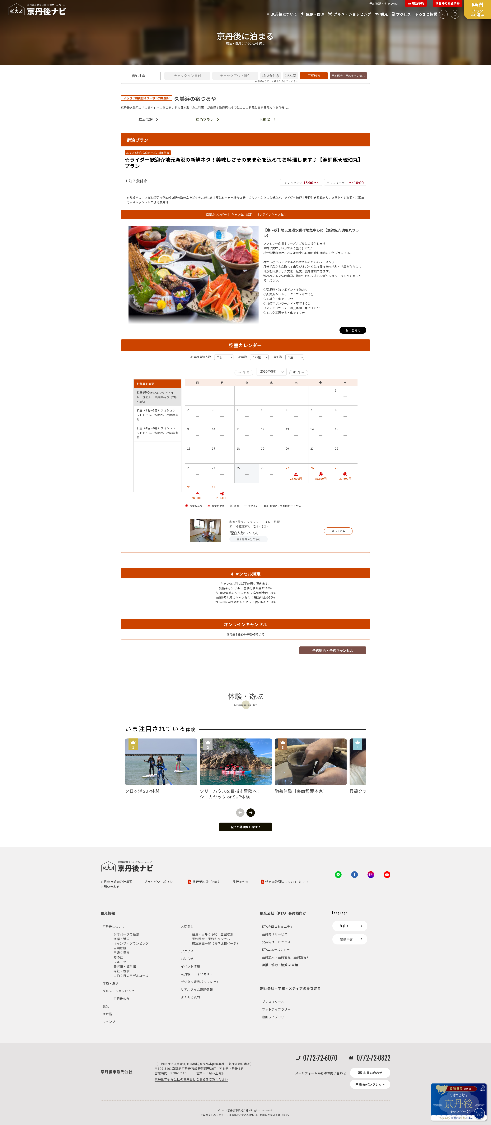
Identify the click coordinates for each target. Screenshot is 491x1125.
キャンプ (109, 1021)
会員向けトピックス (276, 941)
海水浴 (107, 1014)
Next (250, 812)
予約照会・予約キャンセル (348, 75)
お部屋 (265, 119)
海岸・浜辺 (121, 938)
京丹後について (114, 926)
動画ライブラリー (275, 1017)
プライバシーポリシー (160, 881)
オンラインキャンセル (270, 214)
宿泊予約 (417, 3)
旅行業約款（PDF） (207, 882)
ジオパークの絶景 (126, 934)
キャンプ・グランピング (131, 943)
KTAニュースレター (276, 949)
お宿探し (187, 926)
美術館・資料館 (125, 966)
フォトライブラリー (276, 1009)
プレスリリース (273, 1001)
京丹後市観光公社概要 (117, 881)
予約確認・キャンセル (384, 4)
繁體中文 (346, 939)
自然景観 (120, 948)
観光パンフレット (372, 1084)
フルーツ (120, 961)
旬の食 (118, 957)
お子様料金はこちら (248, 539)
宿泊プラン (205, 119)
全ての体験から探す (244, 827)
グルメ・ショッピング (118, 991)
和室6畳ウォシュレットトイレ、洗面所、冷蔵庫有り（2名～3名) (254, 524)
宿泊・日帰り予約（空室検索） (214, 934)
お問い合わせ (110, 886)
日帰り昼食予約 (449, 3)
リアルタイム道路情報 (197, 989)
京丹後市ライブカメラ (197, 974)
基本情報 (145, 119)
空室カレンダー (216, 214)
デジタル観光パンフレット (200, 981)
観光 (106, 1006)
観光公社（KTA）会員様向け (283, 913)
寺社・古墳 (121, 971)
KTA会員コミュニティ (277, 926)
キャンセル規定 (242, 214)
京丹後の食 (121, 998)
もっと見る (353, 330)
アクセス (187, 951)
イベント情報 (190, 966)
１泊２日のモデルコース (131, 975)
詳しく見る (338, 531)
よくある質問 (190, 997)
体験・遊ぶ (111, 983)
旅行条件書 (241, 881)
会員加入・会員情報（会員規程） (286, 957)
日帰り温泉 (121, 952)
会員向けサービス (275, 934)
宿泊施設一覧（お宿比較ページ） (216, 943)
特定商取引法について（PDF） (287, 882)
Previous (240, 812)
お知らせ (187, 958)
